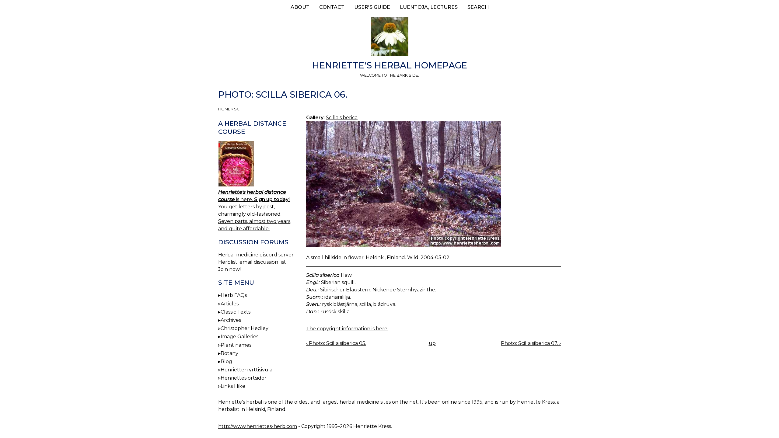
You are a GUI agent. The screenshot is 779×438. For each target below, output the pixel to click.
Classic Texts (235, 312)
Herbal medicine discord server (256, 255)
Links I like (233, 386)
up (432, 343)
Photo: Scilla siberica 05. (336, 343)
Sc (236, 109)
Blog (226, 361)
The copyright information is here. (347, 329)
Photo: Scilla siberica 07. (531, 343)
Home (224, 109)
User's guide (372, 7)
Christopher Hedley (244, 328)
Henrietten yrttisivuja (246, 370)
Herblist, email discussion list (252, 262)
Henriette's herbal (240, 402)
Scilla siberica (342, 117)
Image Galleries (239, 336)
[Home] (389, 37)
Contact (331, 7)
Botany (229, 353)
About (300, 7)
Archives (231, 320)
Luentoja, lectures (429, 7)
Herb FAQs (234, 295)
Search (478, 7)
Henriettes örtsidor (244, 378)
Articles (230, 304)
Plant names (236, 345)
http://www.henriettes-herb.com (257, 426)
